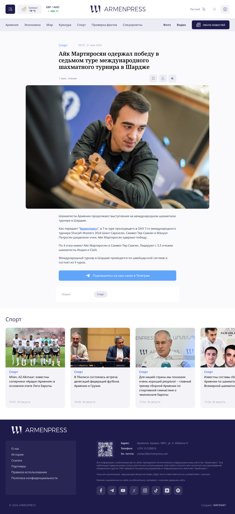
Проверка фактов (104, 25)
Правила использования (29, 472)
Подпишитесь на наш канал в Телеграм (121, 276)
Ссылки (16, 460)
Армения (12, 25)
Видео (181, 25)
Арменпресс (89, 229)
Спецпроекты (132, 25)
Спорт (81, 25)
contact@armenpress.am (152, 453)
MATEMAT (219, 505)
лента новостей (214, 25)
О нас (15, 449)
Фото (167, 25)
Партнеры (18, 466)
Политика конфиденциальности (34, 478)
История (17, 454)
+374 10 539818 (146, 448)
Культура (65, 25)
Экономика (32, 25)
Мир (49, 25)
